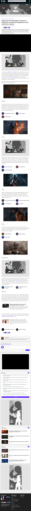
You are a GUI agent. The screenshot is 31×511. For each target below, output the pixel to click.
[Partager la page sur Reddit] (7, 27)
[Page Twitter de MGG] (5, 497)
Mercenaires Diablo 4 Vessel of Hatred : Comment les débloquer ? (19, 441)
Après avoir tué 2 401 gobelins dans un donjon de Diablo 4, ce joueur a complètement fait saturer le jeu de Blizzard (16, 388)
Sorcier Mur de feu (22, 166)
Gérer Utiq (13, 507)
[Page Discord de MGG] (3, 497)
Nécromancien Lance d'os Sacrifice (23, 287)
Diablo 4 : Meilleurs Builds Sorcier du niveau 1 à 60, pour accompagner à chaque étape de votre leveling (17, 460)
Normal (16, 81)
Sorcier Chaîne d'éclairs (8, 166)
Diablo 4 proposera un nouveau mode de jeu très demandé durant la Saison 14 (13, 386)
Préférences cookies (14, 505)
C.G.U (12, 502)
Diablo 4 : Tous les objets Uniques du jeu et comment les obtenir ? (19, 455)
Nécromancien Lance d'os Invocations (9, 287)
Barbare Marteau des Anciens (9, 113)
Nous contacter (13, 496)
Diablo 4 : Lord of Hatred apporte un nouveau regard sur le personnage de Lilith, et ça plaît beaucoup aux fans (14, 380)
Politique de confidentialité (15, 506)
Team (12, 498)
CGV (12, 509)
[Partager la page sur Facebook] (4, 27)
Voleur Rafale (21, 203)
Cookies (12, 503)
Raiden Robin (13, 25)
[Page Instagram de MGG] (3, 499)
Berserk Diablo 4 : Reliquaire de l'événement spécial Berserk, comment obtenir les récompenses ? (18, 431)
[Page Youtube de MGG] (7, 497)
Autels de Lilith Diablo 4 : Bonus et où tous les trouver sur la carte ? (19, 450)
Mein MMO (22, 496)
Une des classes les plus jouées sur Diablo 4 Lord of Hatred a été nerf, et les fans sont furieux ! (15, 394)
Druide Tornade (7, 237)
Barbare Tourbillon (22, 113)
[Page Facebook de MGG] (1, 497)
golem (18, 280)
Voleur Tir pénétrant (8, 203)
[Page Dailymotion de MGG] (9, 497)
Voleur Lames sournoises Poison (10, 200)
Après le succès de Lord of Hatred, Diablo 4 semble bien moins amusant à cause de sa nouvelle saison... (15, 382)
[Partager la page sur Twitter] (5, 27)
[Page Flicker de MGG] (1, 499)
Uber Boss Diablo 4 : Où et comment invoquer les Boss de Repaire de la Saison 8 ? (19, 436)
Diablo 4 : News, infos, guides (9, 329)
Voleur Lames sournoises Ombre (24, 200)
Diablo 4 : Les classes (22, 329)
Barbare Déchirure (8, 116)
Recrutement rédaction (15, 499)
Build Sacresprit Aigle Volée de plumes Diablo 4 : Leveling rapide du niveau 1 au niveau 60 (18, 305)
